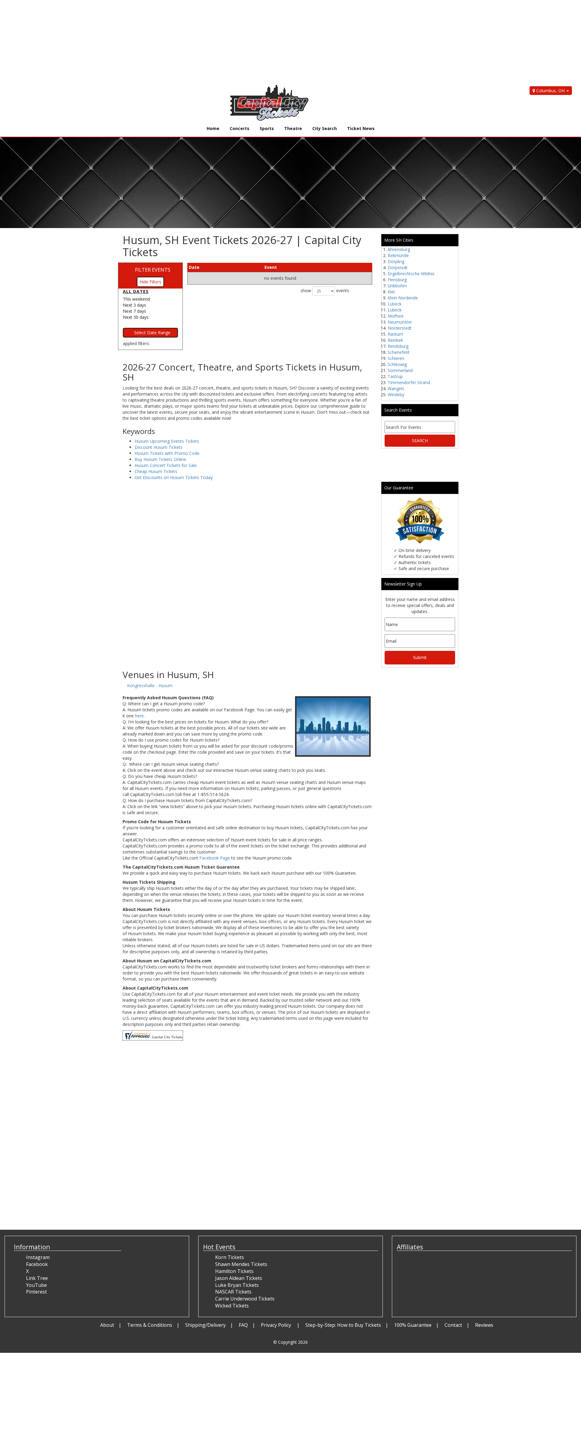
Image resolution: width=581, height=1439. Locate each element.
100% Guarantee (413, 1325)
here (139, 716)
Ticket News (361, 128)
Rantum (395, 334)
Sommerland (400, 370)
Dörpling (396, 261)
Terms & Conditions (149, 1325)
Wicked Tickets (232, 1305)
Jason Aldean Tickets (238, 1278)
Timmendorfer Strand (409, 382)
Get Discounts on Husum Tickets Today (174, 477)
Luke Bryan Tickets (237, 1285)
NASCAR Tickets (233, 1291)
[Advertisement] (181, 42)
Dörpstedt (398, 267)
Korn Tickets (229, 1257)
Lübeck (395, 304)
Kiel (391, 292)
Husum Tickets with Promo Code (167, 453)
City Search (324, 128)
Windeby (396, 394)
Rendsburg (398, 346)
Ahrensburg (399, 249)
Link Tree (37, 1278)
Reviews (484, 1325)
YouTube (36, 1285)
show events (324, 290)
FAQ (243, 1325)
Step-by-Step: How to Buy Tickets (343, 1325)
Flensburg (397, 279)
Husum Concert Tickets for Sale (166, 465)
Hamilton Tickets (234, 1271)
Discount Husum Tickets (158, 447)
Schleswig (397, 364)
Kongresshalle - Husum (149, 685)
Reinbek (395, 340)
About (107, 1325)
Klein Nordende (403, 298)
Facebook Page (214, 858)
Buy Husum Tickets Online (160, 459)
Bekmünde (398, 255)
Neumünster (400, 322)
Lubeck (395, 310)
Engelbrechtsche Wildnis (411, 273)
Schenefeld (398, 352)
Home (213, 128)
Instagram (38, 1257)
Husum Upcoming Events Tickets (167, 441)
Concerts (239, 128)
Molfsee (396, 316)
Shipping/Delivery (205, 1325)
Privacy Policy (276, 1325)
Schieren (396, 358)
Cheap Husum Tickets (156, 471)
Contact (453, 1325)
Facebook (37, 1264)
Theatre (293, 128)
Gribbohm (397, 286)
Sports (267, 128)
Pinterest (36, 1291)
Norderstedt (400, 328)
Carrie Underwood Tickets (244, 1298)
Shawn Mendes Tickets (241, 1264)
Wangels (396, 388)
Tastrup (395, 376)
